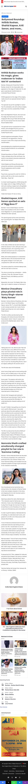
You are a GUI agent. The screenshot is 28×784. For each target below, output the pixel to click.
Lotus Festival (9, 703)
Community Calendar (20, 773)
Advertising (11, 771)
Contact (6, 771)
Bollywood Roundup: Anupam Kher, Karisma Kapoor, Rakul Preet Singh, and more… (20, 670)
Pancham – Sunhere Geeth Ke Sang (14, 685)
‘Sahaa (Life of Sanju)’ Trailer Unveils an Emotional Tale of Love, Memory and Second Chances (21, 651)
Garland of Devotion (10, 699)
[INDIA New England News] (10, 6)
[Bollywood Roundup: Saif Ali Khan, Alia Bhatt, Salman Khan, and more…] (7, 663)
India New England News (14, 587)
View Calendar (3, 707)
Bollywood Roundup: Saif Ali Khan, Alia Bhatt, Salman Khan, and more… (7, 671)
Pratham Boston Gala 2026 (12, 690)
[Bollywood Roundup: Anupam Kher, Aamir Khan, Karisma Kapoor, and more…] (7, 644)
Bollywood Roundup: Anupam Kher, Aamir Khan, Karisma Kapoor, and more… (7, 652)
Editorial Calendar (20, 771)
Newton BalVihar (9, 694)
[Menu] (2, 7)
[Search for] (26, 7)
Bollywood (9, 13)
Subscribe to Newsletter (8, 773)
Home (4, 13)
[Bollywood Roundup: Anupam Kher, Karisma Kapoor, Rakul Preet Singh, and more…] (21, 662)
